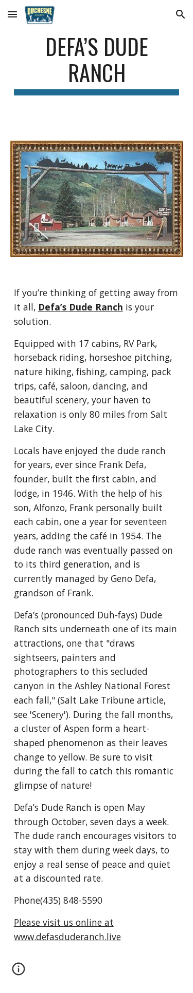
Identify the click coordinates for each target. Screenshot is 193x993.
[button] (12, 14)
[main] (97, 64)
